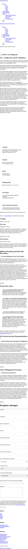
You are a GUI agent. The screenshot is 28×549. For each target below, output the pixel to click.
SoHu (1, 517)
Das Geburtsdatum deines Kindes (7, 458)
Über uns (7, 17)
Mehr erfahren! (3, 282)
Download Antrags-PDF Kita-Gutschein (11, 209)
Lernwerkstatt (8, 16)
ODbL (22, 215)
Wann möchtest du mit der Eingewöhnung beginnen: (11, 480)
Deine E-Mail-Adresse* (5, 444)
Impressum (2, 548)
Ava (6, 5)
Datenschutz (8, 548)
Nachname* (2, 416)
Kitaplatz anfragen (4, 23)
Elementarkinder (6, 12)
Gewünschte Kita (3, 465)
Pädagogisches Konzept (10, 15)
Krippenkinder (6, 11)
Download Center (4, 525)
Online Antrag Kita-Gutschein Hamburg (11, 207)
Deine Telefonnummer (5, 437)
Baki (6, 6)
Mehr (4, 14)
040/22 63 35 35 (9, 163)
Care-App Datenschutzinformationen (10, 195)
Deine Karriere (11, 23)
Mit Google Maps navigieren (6, 213)
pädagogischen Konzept (5, 333)
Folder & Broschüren (4, 526)
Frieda (6, 7)
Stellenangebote (3, 534)
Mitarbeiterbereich (4, 542)
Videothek (2, 527)
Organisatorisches (9, 18)
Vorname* (2, 409)
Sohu (6, 9)
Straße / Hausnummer (4, 423)
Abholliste (4, 196)
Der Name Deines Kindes (5, 451)
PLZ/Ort (2, 430)
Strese (6, 10)
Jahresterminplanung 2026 (8, 197)
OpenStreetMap (8, 215)
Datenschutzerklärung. (20, 504)
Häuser (4, 4)
